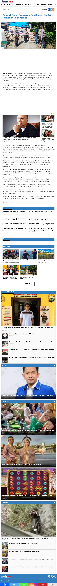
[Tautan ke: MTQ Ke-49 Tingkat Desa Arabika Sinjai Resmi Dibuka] (5, 545)
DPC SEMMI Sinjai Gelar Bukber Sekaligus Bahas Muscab (24, 551)
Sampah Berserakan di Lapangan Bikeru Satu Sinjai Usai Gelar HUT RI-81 (45, 261)
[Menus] (54, 1)
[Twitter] (51, 9)
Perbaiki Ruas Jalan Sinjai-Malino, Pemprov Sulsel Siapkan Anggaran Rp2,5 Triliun (31, 559)
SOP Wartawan (38, 580)
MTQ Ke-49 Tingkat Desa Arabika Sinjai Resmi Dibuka (23, 543)
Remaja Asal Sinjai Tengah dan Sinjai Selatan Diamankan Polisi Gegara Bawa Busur (31, 341)
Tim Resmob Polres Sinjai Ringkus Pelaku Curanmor (23, 333)
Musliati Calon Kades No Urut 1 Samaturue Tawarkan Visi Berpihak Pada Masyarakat (11, 277)
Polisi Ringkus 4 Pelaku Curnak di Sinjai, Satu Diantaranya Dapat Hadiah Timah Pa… (32, 349)
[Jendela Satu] (7, 1)
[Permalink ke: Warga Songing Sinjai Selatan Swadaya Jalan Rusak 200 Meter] (28, 270)
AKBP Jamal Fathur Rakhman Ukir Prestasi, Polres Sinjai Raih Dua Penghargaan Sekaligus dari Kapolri (41, 230)
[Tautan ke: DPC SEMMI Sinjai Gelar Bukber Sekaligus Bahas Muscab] (5, 553)
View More (28, 284)
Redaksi (19, 580)
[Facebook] (49, 9)
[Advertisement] (28, 61)
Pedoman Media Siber (28, 580)
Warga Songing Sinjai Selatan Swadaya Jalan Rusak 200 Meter (28, 277)
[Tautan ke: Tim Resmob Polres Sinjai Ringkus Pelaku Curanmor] (5, 336)
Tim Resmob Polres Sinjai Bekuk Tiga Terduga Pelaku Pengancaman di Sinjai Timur (31, 357)
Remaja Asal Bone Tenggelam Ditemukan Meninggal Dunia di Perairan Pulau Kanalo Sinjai (14, 213)
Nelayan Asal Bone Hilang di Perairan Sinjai (40, 211)
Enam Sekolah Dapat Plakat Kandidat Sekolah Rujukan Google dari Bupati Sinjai (31, 567)
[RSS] (53, 9)
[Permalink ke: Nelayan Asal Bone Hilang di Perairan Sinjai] (28, 253)
